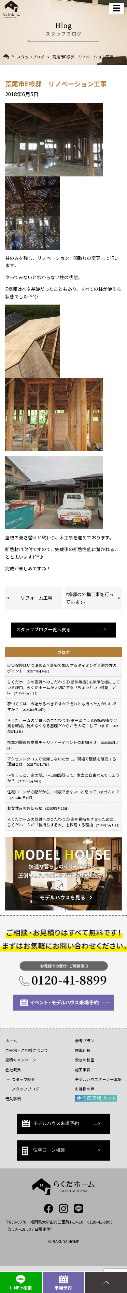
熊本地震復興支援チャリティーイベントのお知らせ (63, 744)
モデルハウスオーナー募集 (98, 1079)
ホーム (11, 1040)
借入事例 (13, 1098)
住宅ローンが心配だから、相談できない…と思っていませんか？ (63, 794)
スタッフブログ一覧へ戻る (43, 629)
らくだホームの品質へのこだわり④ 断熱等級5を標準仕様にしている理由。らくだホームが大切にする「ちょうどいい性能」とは (63, 687)
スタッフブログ (30, 57)
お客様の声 (84, 1088)
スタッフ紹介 (23, 1079)
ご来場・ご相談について (26, 1050)
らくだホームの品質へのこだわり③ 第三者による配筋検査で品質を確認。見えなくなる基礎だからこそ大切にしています (63, 725)
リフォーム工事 (36, 597)
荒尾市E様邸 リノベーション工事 (82, 57)
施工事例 (83, 1069)
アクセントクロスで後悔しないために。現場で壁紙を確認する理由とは (61, 761)
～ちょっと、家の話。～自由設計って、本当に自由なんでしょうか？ (63, 777)
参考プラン (84, 1040)
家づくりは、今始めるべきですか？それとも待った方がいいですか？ (62, 706)
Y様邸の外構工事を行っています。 (90, 598)
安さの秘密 (84, 1059)
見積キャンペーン (20, 1059)
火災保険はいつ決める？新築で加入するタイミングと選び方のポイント (62, 667)
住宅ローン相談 (49, 1150)
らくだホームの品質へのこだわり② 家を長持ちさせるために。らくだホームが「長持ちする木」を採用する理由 (63, 821)
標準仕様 (83, 1050)
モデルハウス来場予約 (56, 1123)
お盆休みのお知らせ (38, 808)
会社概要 (13, 1069)
